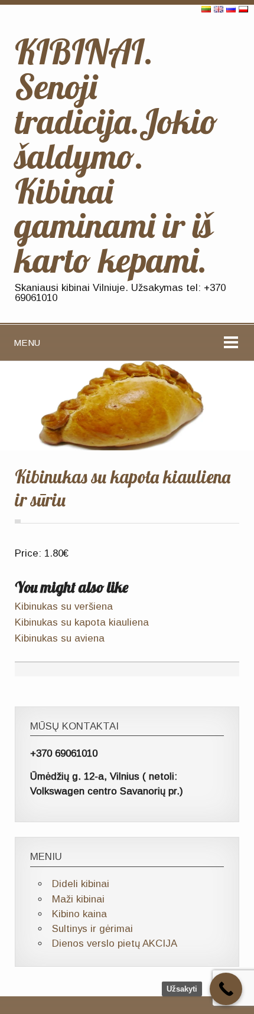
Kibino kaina (79, 914)
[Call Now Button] (226, 989)
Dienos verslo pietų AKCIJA (114, 943)
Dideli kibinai (80, 883)
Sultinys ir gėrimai (92, 928)
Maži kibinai (78, 899)
